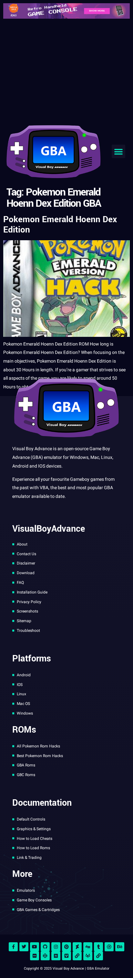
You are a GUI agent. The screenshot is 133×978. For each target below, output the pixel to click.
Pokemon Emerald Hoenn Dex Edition (60, 225)
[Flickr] (34, 955)
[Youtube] (34, 946)
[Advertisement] (66, 70)
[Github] (45, 946)
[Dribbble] (109, 946)
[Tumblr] (98, 946)
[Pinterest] (66, 946)
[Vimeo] (66, 955)
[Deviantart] (77, 946)
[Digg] (87, 946)
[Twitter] (23, 946)
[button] (118, 151)
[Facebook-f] (13, 946)
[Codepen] (45, 955)
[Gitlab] (87, 955)
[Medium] (55, 955)
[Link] (77, 955)
